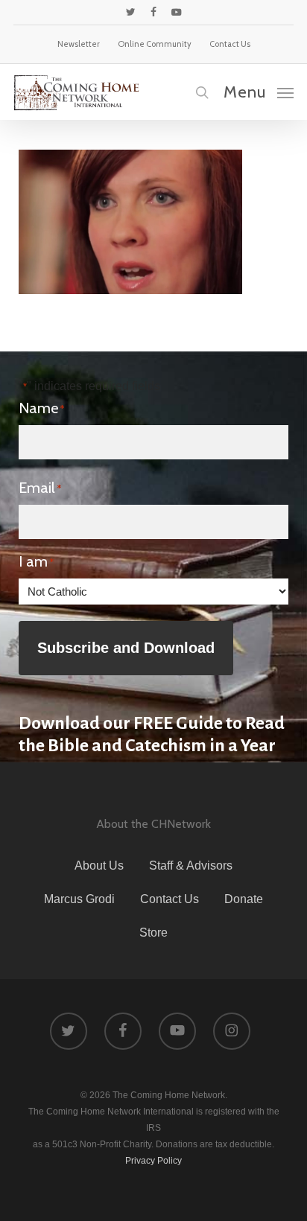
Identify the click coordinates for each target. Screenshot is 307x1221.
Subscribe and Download (126, 648)
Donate (243, 899)
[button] (259, 91)
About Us (99, 865)
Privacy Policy (153, 1160)
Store (153, 932)
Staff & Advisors (190, 865)
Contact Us (169, 899)
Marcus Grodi (79, 899)
